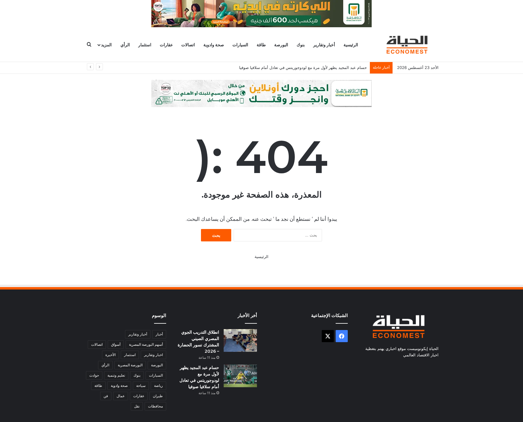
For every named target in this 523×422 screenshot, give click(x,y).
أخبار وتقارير (324, 44)
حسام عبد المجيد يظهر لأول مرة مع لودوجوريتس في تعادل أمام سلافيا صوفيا (303, 67)
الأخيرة (110, 354)
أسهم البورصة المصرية (146, 344)
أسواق (115, 344)
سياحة (141, 385)
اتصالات (188, 44)
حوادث (94, 375)
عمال (121, 396)
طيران (158, 396)
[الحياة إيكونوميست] (408, 45)
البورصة (281, 44)
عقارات (166, 44)
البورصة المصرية (130, 365)
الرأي (125, 44)
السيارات (240, 44)
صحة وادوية (213, 44)
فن (106, 396)
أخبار (159, 334)
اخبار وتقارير (153, 354)
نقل (137, 406)
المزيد (106, 44)
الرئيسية (351, 44)
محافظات (155, 406)
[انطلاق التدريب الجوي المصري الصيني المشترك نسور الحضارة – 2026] (240, 340)
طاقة (261, 44)
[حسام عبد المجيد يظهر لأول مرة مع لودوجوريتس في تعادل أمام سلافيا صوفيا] (240, 376)
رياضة (158, 385)
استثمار (144, 44)
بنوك (301, 44)
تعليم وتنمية (116, 375)
